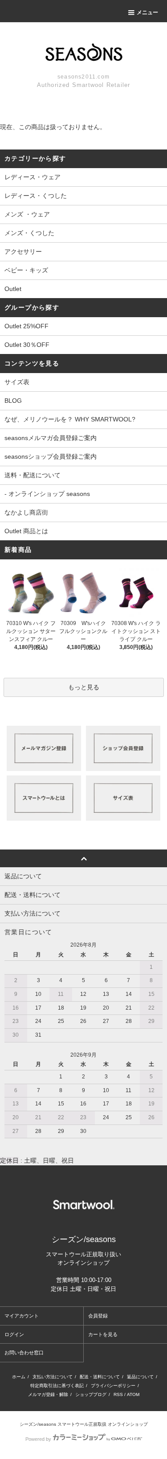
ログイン (14, 1334)
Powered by (38, 1439)
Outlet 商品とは (26, 531)
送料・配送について (32, 475)
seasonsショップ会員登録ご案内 (50, 456)
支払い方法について (53, 1376)
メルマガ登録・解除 (48, 1394)
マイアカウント (21, 1315)
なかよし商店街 (26, 512)
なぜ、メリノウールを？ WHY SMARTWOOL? (69, 419)
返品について (140, 1376)
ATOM (133, 1394)
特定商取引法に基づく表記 (57, 1385)
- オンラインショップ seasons (47, 493)
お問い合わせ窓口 (24, 1352)
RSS (118, 1394)
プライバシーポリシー (113, 1385)
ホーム (18, 1376)
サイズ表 (16, 381)
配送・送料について (100, 1376)
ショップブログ (90, 1394)
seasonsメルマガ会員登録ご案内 (50, 437)
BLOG (13, 400)
